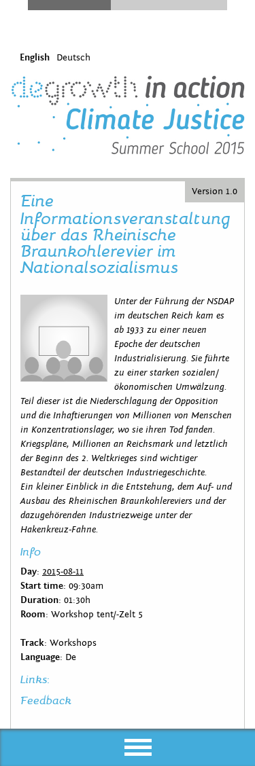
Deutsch (73, 57)
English (35, 57)
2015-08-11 (63, 571)
